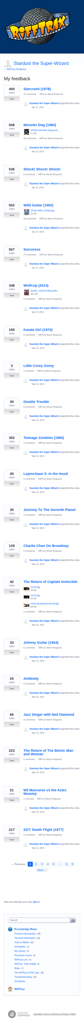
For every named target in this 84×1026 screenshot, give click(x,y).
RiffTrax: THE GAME (25, 964)
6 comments (29, 174)
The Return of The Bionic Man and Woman (48, 752)
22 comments (29, 94)
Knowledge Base (25, 929)
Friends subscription (25, 933)
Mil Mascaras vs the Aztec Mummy (45, 792)
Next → (42, 870)
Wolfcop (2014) (35, 285)
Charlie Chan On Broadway (46, 546)
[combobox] (40, 920)
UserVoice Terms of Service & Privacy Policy (54, 1014)
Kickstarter (20, 946)
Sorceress (31, 249)
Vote (12, 99)
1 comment (28, 371)
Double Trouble (36, 402)
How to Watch (21, 942)
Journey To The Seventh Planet (49, 510)
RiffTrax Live (21, 959)
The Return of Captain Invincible (50, 582)
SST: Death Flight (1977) (43, 830)
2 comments (29, 443)
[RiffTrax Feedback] (38, 27)
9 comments (29, 299)
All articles (19, 981)
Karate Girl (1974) (38, 330)
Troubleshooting (23, 977)
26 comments (29, 138)
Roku (17, 968)
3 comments (29, 479)
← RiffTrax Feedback (15, 69)
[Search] (73, 920)
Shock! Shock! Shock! (42, 169)
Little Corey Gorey (38, 366)
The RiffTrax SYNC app (26, 972)
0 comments (29, 335)
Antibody (31, 679)
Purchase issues (23, 955)
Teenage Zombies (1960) (43, 438)
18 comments (29, 218)
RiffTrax (19, 989)
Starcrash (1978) (37, 89)
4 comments (29, 719)
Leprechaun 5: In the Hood (45, 474)
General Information (25, 938)
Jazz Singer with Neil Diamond (48, 715)
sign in (36, 902)
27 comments (29, 254)
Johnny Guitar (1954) (40, 643)
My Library (20, 951)
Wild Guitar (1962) (38, 205)
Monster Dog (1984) (39, 125)
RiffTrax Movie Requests (51, 94)
